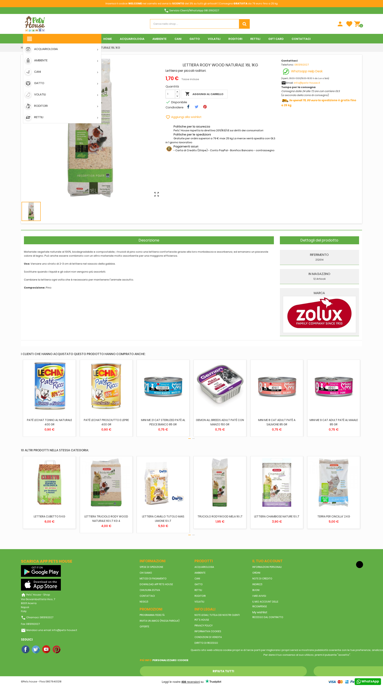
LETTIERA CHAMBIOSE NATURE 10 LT (276, 516)
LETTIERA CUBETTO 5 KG (49, 516)
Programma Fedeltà (152, 615)
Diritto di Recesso (206, 643)
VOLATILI (199, 601)
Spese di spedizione (151, 567)
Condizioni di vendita (208, 637)
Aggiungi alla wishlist (183, 117)
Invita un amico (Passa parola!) (160, 620)
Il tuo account (267, 560)
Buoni (256, 590)
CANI (197, 578)
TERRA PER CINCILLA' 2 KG (333, 516)
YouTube (46, 649)
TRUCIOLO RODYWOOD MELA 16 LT (220, 516)
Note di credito (262, 578)
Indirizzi (257, 584)
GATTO (198, 584)
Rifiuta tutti (223, 671)
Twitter (36, 649)
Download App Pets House (156, 584)
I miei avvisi (259, 596)
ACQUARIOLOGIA (204, 567)
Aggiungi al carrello (204, 93)
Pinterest (56, 649)
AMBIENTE (199, 572)
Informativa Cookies (207, 631)
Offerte (144, 626)
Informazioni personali (267, 567)
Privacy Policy (203, 625)
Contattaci (147, 596)
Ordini (256, 572)
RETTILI (198, 590)
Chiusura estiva (150, 590)
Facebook (25, 649)
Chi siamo (146, 572)
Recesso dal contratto (267, 617)
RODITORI (200, 596)
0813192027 (301, 65)
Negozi (144, 601)
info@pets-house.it (307, 83)
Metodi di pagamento (153, 578)
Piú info (146, 660)
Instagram (67, 649)
